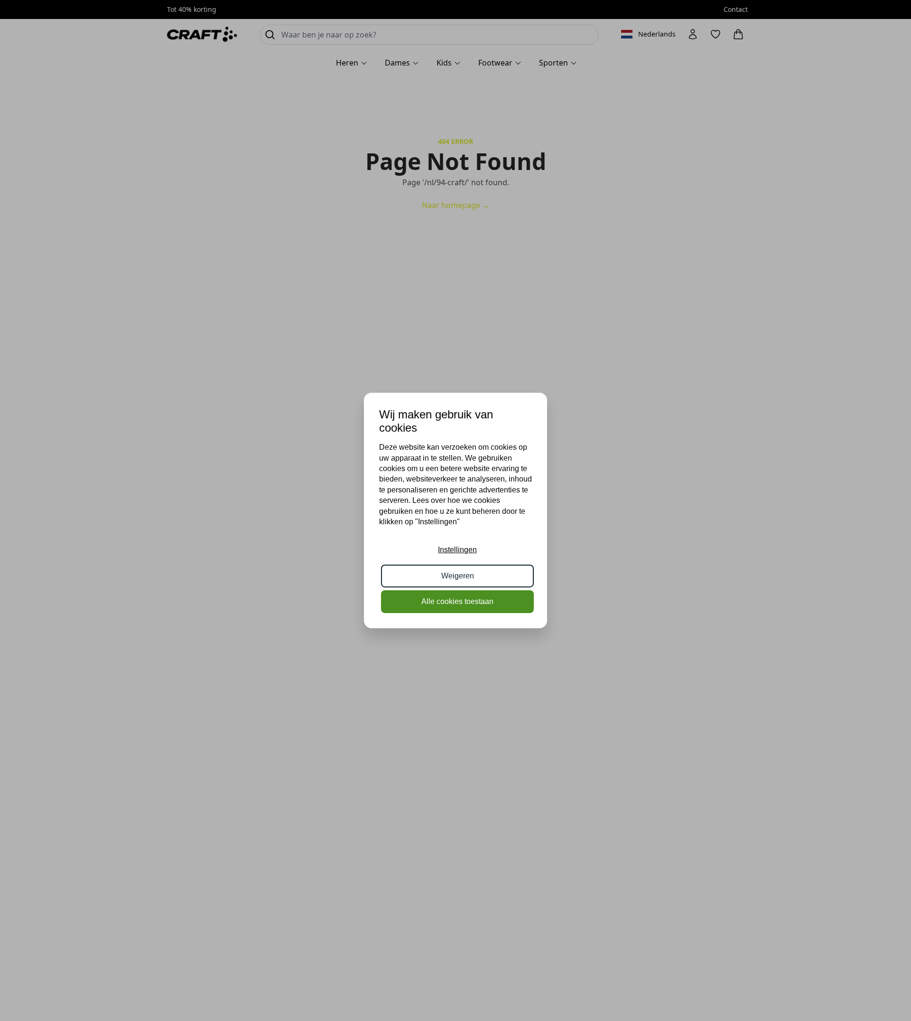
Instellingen (457, 550)
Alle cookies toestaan (457, 601)
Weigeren (457, 576)
